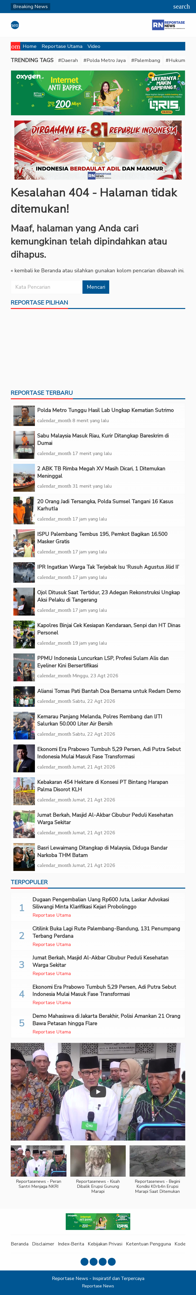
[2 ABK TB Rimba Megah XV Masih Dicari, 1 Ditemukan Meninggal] (24, 478)
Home (30, 46)
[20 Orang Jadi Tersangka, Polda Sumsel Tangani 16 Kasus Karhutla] (24, 511)
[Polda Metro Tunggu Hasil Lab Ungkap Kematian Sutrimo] (24, 415)
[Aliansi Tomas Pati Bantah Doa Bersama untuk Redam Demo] (24, 696)
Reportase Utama (62, 46)
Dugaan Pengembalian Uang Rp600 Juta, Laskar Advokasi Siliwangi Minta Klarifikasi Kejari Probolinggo (101, 903)
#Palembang (145, 60)
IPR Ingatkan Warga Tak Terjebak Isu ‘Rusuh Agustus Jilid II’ (108, 567)
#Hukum (175, 60)
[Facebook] (84, 1262)
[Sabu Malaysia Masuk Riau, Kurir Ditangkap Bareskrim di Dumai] (24, 445)
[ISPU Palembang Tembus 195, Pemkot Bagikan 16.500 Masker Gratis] (24, 543)
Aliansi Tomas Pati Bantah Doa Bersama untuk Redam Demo (109, 691)
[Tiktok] (112, 1262)
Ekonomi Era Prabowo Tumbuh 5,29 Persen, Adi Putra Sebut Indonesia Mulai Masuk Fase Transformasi (109, 753)
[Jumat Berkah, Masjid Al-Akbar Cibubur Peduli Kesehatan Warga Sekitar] (24, 824)
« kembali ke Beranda (36, 270)
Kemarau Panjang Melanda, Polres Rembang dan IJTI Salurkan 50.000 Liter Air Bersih (99, 720)
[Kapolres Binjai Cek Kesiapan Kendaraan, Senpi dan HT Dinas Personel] (24, 634)
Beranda (19, 1244)
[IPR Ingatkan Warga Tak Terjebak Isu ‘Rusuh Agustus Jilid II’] (24, 572)
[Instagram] (94, 1262)
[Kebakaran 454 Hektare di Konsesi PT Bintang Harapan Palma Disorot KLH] (24, 791)
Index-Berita (71, 1244)
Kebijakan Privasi (105, 1244)
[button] (38, 1169)
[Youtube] (103, 1262)
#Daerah (68, 60)
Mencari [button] (96, 287)
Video (93, 46)
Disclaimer (43, 1244)
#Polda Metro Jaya (104, 60)
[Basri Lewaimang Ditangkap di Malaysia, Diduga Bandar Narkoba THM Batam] (24, 857)
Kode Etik (184, 1244)
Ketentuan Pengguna (148, 1244)
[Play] (98, 1092)
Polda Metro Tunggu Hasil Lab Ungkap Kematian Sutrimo (105, 410)
